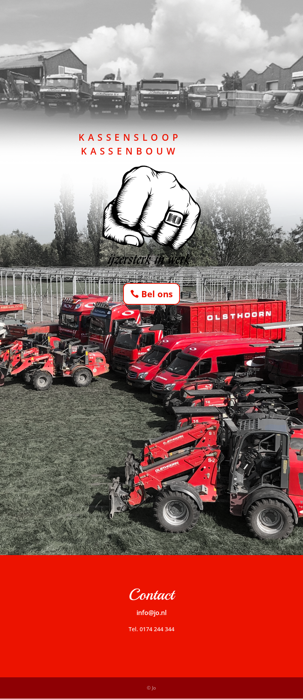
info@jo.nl (151, 612)
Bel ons (157, 294)
